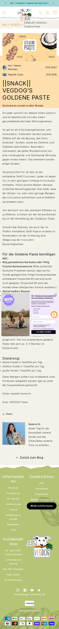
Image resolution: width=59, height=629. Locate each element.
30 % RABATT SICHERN (43, 332)
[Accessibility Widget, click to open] (54, 314)
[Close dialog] (55, 294)
